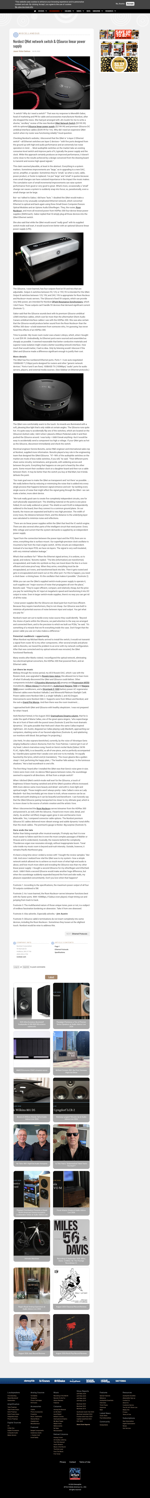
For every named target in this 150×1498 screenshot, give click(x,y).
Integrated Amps (13, 1416)
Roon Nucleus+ (44, 808)
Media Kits (126, 1410)
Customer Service (128, 1405)
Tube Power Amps (13, 1409)
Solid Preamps (12, 1412)
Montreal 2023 (81, 1404)
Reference (103, 1398)
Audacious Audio (36, 1433)
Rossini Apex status (51, 676)
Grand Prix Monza (31, 702)
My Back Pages (58, 1421)
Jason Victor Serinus (21, 51)
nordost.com (21, 957)
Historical (103, 1407)
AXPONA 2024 (81, 1393)
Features (56, 1403)
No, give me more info (24, 7)
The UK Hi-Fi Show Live (130, 1407)
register (26, 967)
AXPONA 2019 (81, 1401)
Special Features (105, 1396)
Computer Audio (13, 1433)
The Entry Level (58, 1449)
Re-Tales (56, 1428)
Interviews (103, 1403)
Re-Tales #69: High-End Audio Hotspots (31, 1164)
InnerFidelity (34, 1437)
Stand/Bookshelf (13, 1398)
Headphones (35, 1421)
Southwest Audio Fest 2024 (85, 1412)
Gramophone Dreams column (64, 716)
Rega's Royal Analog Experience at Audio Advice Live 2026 (31, 1308)
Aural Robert (57, 1414)
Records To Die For (59, 1398)
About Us (126, 1403)
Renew (125, 1426)
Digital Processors (13, 1430)
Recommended (54, 11)
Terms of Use (127, 1414)
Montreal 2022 (81, 1406)
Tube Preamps (12, 1407)
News (88, 11)
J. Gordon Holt (35, 1435)
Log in (16, 967)
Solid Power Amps (13, 1414)
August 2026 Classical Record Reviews (71, 1307)
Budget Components (37, 1430)
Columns (68, 11)
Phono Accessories (37, 1412)
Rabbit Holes (58, 1423)
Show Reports (83, 1391)
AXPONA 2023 (81, 1396)
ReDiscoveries (58, 1426)
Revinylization (58, 1430)
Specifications (60, 952)
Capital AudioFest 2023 (84, 1419)
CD (8, 1426)
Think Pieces (104, 1405)
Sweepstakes (104, 1425)
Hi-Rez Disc (11, 1428)
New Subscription (128, 1421)
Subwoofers (11, 1400)
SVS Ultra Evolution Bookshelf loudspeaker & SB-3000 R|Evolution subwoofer (31, 1024)
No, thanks (120, 4)
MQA (101, 1410)
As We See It (57, 1412)
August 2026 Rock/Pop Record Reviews (71, 1353)
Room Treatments (36, 1416)
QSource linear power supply (41, 126)
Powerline (34, 1414)
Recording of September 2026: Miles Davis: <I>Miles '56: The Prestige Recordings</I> (71, 1261)
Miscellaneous (29, 33)
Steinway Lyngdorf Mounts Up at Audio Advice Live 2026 (71, 1118)
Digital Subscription (129, 1423)
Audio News (103, 1415)
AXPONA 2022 (81, 1398)
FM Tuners (34, 1403)
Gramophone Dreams (60, 1419)
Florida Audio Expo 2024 (84, 1416)
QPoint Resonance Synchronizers (67, 302)
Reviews (41, 11)
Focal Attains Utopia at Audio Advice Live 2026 (71, 1211)
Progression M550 (80, 682)
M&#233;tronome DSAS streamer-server (31, 1070)
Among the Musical (60, 1409)
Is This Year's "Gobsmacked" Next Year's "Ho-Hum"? (71, 1165)
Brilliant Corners (59, 1416)
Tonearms (34, 1398)
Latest (51, 977)
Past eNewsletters (105, 1418)
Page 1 (57, 946)
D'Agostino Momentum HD (47, 682)
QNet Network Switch (65, 123)
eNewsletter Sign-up (129, 1398)
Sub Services (127, 1428)
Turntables (34, 1396)
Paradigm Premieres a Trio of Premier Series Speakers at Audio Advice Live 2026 (71, 1024)
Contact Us (126, 1400)
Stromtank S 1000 (51, 689)
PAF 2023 (80, 1421)
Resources (109, 11)
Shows (79, 11)
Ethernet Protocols (80, 934)
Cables (33, 1409)
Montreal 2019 (81, 1408)
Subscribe (96, 11)
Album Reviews (58, 1400)
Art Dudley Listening (60, 1440)
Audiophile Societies (129, 1396)
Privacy (125, 1412)
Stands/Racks (35, 1419)
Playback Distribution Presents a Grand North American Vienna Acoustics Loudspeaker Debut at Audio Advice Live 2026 (32, 1213)
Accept (130, 4)
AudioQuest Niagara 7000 (65, 686)
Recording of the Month (61, 1396)
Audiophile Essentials (106, 1400)
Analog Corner (58, 1437)
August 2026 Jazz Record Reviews (32, 1353)
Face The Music (58, 1451)
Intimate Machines (32, 1259)
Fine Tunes (57, 1454)
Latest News (105, 1413)
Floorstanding (12, 1396)
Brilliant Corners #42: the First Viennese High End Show (71, 1071)
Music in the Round (60, 1447)
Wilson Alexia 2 (32, 686)
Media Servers (12, 1435)
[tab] (51, 977)
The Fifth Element (59, 1442)
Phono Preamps (13, 1419)
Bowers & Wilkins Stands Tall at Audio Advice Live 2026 (32, 1118)
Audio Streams (58, 1444)
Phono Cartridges (36, 1400)
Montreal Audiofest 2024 (84, 1414)
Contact (72, 1462)
